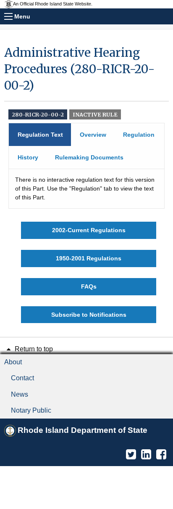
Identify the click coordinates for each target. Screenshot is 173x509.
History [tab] (28, 157)
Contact (22, 378)
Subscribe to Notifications (88, 314)
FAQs (89, 286)
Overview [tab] (93, 134)
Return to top (33, 349)
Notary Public (31, 410)
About (13, 362)
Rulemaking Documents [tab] (89, 157)
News (19, 394)
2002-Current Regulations (89, 230)
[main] (86, 184)
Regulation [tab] (139, 134)
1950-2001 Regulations (88, 258)
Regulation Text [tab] (40, 134)
